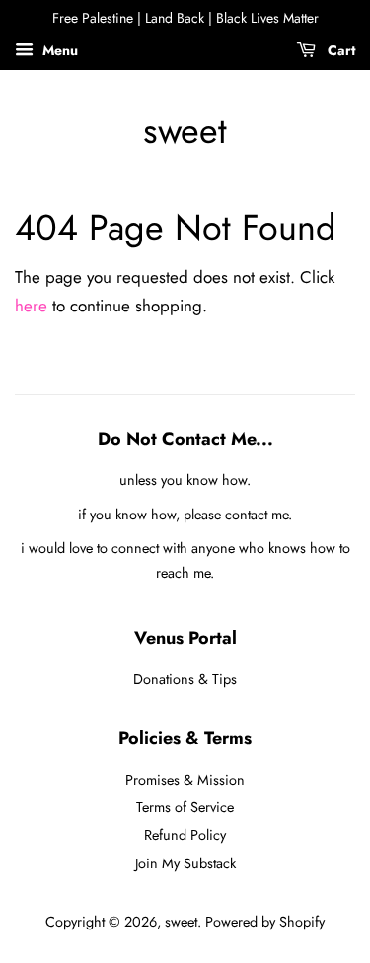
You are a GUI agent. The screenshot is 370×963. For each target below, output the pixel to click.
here (31, 305)
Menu (58, 50)
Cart (339, 50)
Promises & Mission (185, 780)
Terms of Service (185, 807)
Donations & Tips (185, 679)
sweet (185, 130)
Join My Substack (185, 863)
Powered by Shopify (265, 921)
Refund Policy (185, 835)
